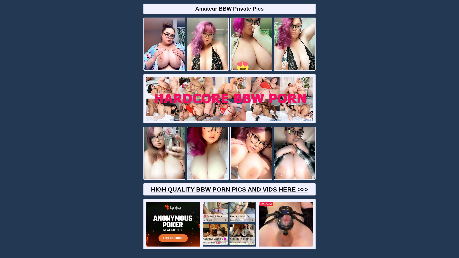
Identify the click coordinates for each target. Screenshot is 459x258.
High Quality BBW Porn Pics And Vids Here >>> (229, 189)
